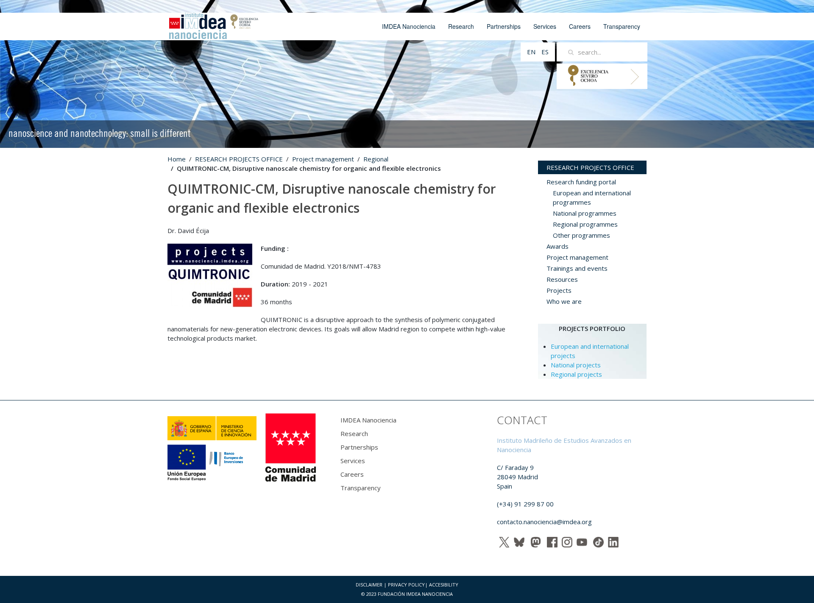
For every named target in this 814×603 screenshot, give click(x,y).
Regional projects (576, 374)
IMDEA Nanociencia (408, 26)
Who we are (564, 301)
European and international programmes (592, 197)
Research (461, 26)
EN (532, 51)
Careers (580, 26)
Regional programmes (585, 224)
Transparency (621, 26)
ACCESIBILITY (443, 584)
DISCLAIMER (369, 584)
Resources (562, 279)
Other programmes (581, 235)
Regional (375, 159)
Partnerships (504, 26)
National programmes (584, 213)
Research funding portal (581, 182)
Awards (557, 246)
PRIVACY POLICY (406, 584)
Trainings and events (577, 268)
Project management (323, 159)
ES (545, 51)
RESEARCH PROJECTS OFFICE (239, 159)
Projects (558, 290)
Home (176, 159)
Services (544, 26)
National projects (576, 365)
